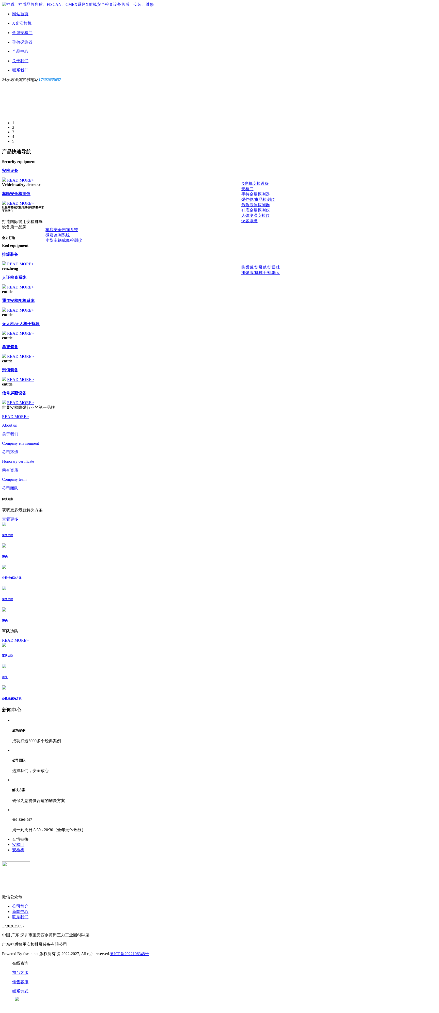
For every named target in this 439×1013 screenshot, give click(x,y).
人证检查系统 (14, 277)
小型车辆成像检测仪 (63, 240)
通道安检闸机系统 (18, 300)
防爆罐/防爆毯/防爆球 (260, 267)
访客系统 (249, 221)
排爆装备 (10, 254)
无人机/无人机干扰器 (21, 323)
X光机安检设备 (255, 183)
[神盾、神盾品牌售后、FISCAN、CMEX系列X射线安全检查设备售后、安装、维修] (78, 4)
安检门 (247, 189)
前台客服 (20, 972)
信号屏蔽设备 (14, 393)
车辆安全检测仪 (16, 193)
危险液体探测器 (255, 205)
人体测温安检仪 (255, 215)
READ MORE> (20, 180)
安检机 (18, 850)
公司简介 (20, 906)
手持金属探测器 (255, 194)
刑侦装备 (10, 370)
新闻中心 (20, 911)
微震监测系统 (57, 235)
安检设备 (10, 170)
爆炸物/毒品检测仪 (258, 199)
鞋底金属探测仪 (255, 210)
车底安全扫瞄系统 (61, 230)
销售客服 (20, 982)
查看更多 (10, 519)
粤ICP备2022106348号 (129, 954)
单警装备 (10, 347)
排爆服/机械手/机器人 (260, 272)
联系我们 (20, 917)
